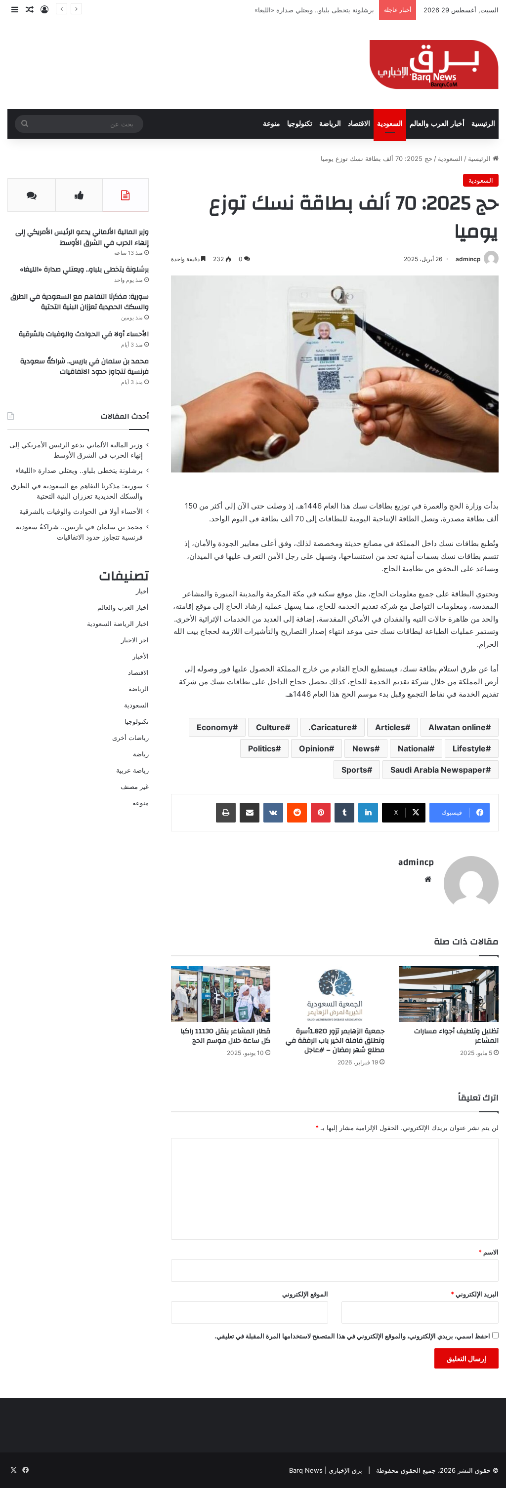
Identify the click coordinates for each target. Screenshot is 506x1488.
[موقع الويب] (428, 879)
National (413, 748)
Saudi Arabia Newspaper (438, 770)
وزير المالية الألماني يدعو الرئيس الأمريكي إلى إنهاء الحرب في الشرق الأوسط (82, 237)
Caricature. (330, 727)
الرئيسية (483, 123)
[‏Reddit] (297, 812)
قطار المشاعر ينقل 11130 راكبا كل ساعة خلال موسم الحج (225, 1036)
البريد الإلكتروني (475, 1294)
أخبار (142, 591)
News (363, 748)
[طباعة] (226, 812)
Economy (215, 727)
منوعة (271, 123)
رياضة (141, 754)
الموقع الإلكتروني (305, 1294)
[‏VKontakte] (273, 812)
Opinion (314, 748)
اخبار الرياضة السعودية (118, 623)
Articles (390, 727)
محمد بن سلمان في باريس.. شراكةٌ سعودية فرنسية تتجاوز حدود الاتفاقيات (84, 367)
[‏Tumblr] (344, 812)
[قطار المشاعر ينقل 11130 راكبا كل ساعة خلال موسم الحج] (220, 994)
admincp (468, 259)
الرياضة (330, 123)
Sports (354, 770)
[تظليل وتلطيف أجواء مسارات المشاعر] (449, 994)
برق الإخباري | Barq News (325, 1470)
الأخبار (140, 656)
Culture (270, 727)
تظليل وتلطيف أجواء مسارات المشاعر (456, 1036)
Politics (262, 748)
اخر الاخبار (135, 640)
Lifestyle (469, 748)
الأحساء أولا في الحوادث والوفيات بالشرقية (84, 334)
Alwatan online (457, 727)
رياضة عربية (132, 770)
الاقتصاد (359, 123)
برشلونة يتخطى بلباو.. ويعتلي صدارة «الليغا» (84, 269)
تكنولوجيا (299, 123)
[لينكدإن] (368, 812)
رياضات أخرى (130, 738)
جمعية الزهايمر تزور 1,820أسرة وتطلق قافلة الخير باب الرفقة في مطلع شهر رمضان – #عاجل (335, 1041)
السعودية (390, 123)
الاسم (488, 1252)
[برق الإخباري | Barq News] (434, 64)
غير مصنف (135, 786)
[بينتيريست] (321, 812)
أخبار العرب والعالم (437, 123)
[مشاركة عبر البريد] (249, 812)
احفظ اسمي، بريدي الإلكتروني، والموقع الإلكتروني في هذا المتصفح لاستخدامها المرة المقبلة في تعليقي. (352, 1336)
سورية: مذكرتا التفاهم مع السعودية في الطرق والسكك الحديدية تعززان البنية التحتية (79, 302)
